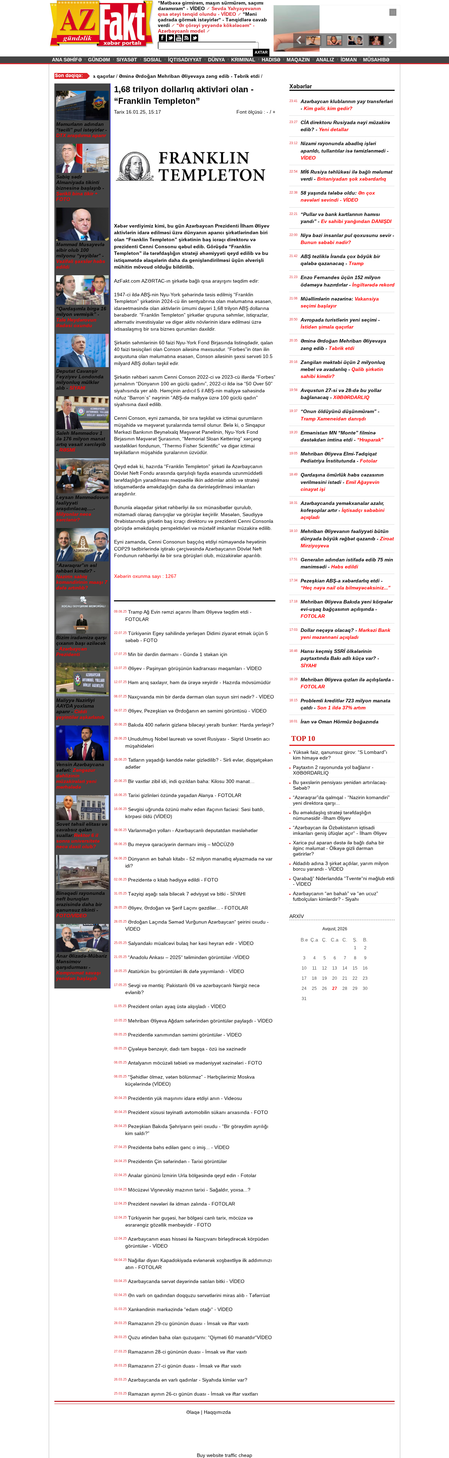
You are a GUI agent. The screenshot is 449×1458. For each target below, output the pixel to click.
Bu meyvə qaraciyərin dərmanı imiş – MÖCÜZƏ (179, 844)
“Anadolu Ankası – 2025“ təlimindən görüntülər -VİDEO (187, 957)
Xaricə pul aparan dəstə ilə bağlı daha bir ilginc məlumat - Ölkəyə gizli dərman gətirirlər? (338, 848)
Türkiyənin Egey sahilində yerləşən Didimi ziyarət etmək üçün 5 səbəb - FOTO (196, 636)
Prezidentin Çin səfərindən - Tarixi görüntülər (176, 1161)
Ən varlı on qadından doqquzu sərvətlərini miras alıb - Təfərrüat (197, 1295)
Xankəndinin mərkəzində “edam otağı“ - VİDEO (179, 1309)
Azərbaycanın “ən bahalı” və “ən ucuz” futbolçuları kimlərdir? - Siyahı (335, 896)
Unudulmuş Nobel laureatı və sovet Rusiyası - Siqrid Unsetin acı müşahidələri (197, 742)
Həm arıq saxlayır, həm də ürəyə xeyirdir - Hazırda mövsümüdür (198, 682)
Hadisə (271, 59)
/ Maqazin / (289, 13)
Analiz (325, 59)
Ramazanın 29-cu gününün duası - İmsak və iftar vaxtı (187, 1323)
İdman (349, 59)
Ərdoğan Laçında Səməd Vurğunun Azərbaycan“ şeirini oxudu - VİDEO (197, 925)
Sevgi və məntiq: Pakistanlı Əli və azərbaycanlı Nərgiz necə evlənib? (192, 989)
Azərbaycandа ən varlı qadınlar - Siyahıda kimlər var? (186, 1380)
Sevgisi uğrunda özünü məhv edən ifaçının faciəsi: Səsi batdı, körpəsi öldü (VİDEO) (194, 812)
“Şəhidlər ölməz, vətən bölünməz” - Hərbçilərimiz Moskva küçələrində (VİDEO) (190, 1080)
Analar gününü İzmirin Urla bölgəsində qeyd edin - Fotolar (190, 1175)
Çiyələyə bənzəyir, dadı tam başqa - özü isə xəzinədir (185, 1049)
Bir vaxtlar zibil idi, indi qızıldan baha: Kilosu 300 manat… (190, 781)
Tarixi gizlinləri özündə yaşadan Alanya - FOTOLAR (183, 795)
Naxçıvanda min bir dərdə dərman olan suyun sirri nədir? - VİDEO (199, 697)
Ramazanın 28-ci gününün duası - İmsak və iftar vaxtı (186, 1352)
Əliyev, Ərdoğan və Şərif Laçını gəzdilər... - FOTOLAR (186, 908)
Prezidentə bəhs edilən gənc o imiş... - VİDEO (177, 1147)
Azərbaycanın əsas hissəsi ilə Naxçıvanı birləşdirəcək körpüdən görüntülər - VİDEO (197, 1242)
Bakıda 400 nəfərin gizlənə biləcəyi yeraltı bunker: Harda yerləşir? (199, 725)
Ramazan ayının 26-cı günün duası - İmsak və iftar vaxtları (191, 1394)
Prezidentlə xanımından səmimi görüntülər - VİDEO (183, 1035)
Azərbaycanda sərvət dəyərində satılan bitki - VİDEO (184, 1281)
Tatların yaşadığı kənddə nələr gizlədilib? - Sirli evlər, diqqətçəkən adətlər (199, 763)
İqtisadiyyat (185, 59)
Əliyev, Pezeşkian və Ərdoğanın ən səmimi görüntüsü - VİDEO (196, 711)
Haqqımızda (217, 1412)
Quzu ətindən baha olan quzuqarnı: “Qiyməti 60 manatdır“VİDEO (198, 1337)
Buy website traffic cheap (224, 1455)
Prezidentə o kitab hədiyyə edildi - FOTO (171, 880)
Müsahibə (376, 59)
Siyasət (126, 59)
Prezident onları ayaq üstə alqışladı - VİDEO (175, 1006)
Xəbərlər (300, 86)
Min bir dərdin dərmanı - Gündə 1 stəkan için (176, 654)
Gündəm (99, 59)
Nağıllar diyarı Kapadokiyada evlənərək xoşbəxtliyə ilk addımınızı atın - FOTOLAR (198, 1263)
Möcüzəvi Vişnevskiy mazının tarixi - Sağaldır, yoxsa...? (187, 1190)
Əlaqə (193, 1412)
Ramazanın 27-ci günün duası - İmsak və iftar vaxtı (183, 1366)
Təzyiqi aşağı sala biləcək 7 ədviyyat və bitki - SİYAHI (185, 894)
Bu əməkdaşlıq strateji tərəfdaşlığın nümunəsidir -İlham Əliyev (332, 815)
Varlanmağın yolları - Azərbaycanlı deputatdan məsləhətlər (191, 830)
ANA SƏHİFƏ (67, 59)
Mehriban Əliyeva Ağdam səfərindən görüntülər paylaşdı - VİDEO (199, 1021)
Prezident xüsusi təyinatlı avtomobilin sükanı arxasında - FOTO (196, 1112)
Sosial (152, 59)
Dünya (216, 59)
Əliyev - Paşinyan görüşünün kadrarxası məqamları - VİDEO (193, 668)
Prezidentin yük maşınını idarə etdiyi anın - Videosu (183, 1098)
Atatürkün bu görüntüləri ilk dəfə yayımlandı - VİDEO (184, 971)
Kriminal (243, 59)
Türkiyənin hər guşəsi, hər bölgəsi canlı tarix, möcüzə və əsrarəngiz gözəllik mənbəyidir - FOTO (189, 1221)
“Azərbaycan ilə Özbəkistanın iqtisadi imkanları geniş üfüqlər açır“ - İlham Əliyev (340, 830)
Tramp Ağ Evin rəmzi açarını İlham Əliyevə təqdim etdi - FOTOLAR (188, 615)
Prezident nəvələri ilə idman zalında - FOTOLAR (180, 1204)
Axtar (261, 52)
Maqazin (298, 59)
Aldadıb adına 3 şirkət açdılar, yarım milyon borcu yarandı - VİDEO (341, 866)
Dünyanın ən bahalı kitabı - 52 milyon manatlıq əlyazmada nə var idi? (199, 862)
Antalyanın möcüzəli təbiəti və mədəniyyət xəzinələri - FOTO (193, 1063)
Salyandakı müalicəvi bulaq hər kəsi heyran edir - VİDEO (189, 943)
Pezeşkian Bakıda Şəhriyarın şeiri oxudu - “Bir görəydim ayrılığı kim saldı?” (196, 1129)
